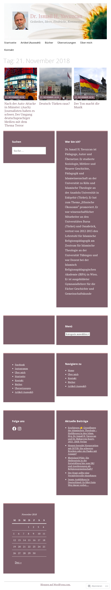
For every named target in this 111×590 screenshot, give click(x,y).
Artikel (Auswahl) (30, 42)
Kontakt (9, 49)
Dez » (18, 562)
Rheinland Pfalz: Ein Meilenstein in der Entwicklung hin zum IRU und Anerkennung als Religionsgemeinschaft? (81, 463)
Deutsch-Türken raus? (54, 103)
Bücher (49, 42)
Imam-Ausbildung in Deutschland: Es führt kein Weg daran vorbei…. (82, 482)
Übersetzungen (67, 42)
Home (71, 370)
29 (29, 553)
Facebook (20, 364)
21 (24, 546)
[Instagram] (19, 428)
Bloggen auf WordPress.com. (55, 584)
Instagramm (21, 368)
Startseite (10, 42)
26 (14, 553)
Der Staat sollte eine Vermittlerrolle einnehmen (82, 474)
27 (19, 553)
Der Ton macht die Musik (86, 105)
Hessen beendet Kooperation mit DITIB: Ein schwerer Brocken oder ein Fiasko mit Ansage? (83, 449)
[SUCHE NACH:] (29, 150)
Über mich (86, 42)
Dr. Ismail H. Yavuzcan (56, 16)
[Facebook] (14, 428)
